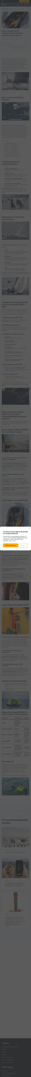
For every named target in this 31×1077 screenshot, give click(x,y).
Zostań (23, 545)
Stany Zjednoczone (10, 545)
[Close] (29, 528)
